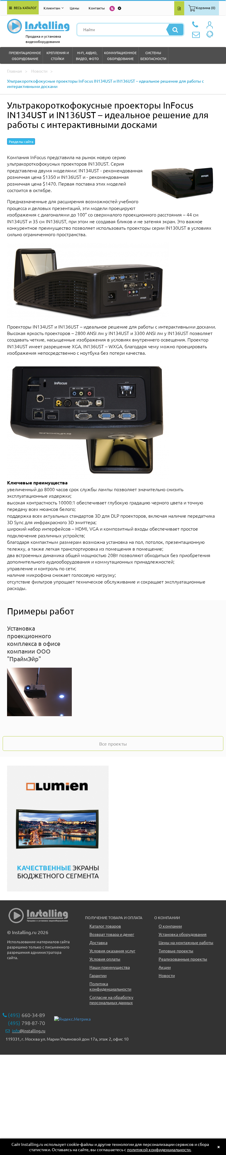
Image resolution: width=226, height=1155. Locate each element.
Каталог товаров (105, 926)
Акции (165, 967)
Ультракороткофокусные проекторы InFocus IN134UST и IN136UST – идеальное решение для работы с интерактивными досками (105, 83)
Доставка (98, 942)
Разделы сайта (21, 141)
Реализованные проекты (183, 958)
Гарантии (98, 975)
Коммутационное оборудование (120, 55)
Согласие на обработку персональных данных (111, 999)
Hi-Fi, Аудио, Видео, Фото (87, 55)
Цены (74, 8)
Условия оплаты (104, 958)
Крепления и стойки (57, 55)
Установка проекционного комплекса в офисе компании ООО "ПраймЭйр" (33, 643)
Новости (39, 71)
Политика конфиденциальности (110, 986)
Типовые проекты (176, 950)
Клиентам (52, 8)
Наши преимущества (109, 967)
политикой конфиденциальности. (159, 1149)
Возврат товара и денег (111, 934)
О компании (170, 926)
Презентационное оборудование (25, 55)
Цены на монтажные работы (186, 942)
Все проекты (113, 743)
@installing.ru (28, 1030)
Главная (14, 71)
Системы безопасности (153, 55)
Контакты (97, 8)
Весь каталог (25, 7)
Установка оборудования (183, 934)
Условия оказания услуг (112, 950)
